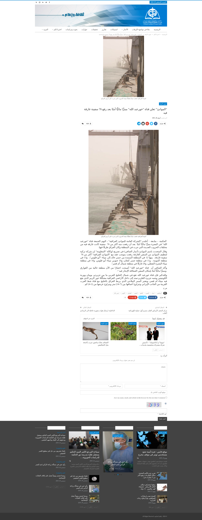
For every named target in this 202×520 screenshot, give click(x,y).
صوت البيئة (163, 104)
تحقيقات (94, 29)
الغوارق (130, 293)
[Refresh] (165, 403)
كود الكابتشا (162, 414)
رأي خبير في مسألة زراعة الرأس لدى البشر (50, 464)
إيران (153, 293)
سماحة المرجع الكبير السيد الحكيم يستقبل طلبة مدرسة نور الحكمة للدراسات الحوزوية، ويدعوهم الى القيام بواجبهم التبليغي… (50, 437)
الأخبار (125, 29)
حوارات (84, 29)
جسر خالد (116, 293)
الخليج (141, 293)
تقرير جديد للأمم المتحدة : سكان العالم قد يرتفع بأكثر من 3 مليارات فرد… (146, 475)
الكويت (123, 293)
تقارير (104, 29)
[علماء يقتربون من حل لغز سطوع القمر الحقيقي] (94, 479)
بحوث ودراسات (71, 29)
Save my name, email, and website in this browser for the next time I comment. (139, 398)
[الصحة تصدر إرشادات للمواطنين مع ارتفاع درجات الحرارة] (162, 499)
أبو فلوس (159, 293)
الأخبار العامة (162, 433)
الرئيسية (157, 29)
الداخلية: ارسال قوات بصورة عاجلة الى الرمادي (97, 311)
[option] (118, 452)
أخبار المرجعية (94, 433)
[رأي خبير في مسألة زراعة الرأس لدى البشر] (118, 451)
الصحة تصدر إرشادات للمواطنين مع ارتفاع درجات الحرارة (146, 498)
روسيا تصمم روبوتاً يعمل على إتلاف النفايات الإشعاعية (79, 498)
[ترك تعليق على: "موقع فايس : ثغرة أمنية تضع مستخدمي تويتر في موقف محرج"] (137, 458)
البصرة (147, 293)
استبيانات (113, 29)
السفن (135, 293)
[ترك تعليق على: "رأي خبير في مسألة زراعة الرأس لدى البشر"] (113, 469)
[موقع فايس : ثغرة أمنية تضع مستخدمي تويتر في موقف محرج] (152, 440)
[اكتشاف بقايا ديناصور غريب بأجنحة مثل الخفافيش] (96, 331)
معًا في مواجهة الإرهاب (141, 29)
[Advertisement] (56, 52)
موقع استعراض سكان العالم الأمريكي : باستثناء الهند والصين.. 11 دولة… (147, 487)
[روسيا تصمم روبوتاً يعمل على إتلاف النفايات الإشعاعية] (94, 498)
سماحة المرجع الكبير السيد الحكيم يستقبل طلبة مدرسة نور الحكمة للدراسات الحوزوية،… (84, 455)
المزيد (45, 29)
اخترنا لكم (57, 29)
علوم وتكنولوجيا (118, 436)
